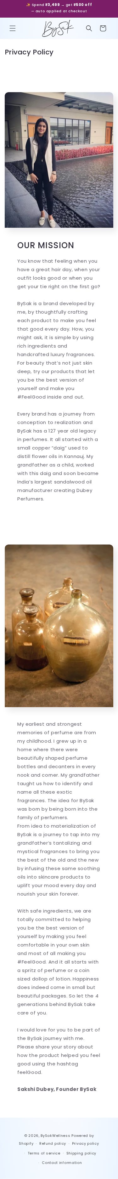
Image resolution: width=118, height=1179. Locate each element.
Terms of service (44, 1153)
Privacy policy (85, 1143)
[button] (13, 28)
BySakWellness (55, 1135)
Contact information (62, 1162)
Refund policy (52, 1143)
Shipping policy (81, 1153)
